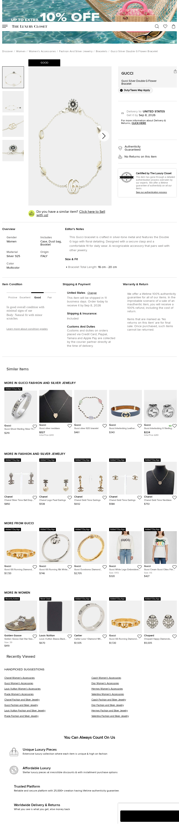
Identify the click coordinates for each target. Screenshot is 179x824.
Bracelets (102, 51)
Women (21, 51)
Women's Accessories (42, 51)
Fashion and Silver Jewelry (76, 51)
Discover (7, 51)
